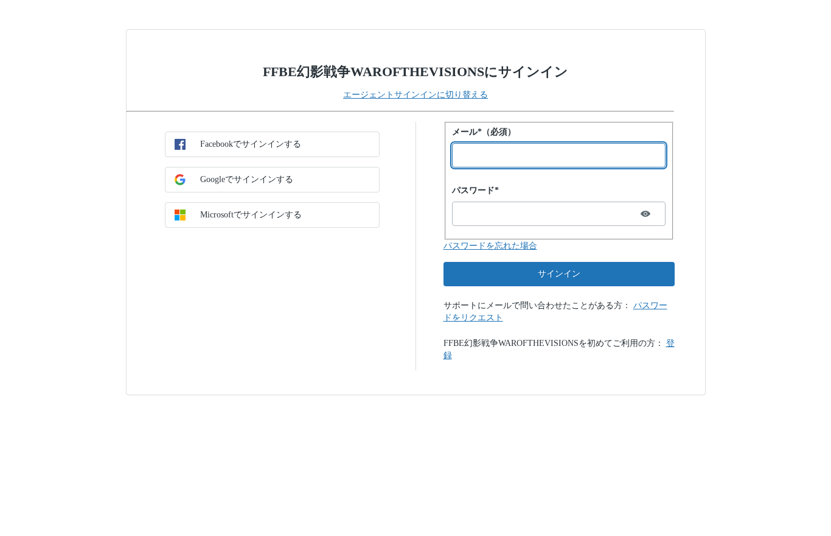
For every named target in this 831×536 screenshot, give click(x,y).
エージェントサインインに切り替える (415, 94)
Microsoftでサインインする (251, 214)
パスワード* (475, 190)
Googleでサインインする (246, 179)
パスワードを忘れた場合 (490, 245)
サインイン (559, 273)
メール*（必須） (484, 131)
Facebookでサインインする (250, 144)
